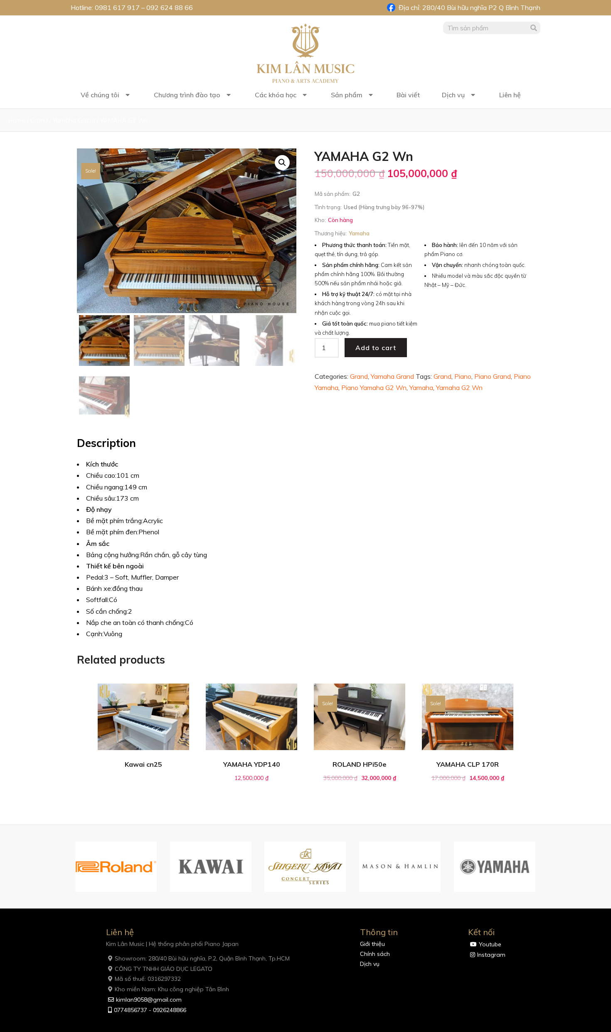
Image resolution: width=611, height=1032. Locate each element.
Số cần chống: (107, 611)
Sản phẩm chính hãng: (350, 265)
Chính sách (375, 954)
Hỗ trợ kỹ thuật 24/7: (348, 294)
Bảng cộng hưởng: (113, 555)
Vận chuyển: (447, 265)
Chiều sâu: (101, 498)
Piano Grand (492, 376)
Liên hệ (510, 95)
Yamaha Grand (74, 120)
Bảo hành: (445, 245)
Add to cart (375, 347)
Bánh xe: (99, 588)
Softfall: (97, 599)
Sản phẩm (346, 95)
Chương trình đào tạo (187, 95)
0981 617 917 (117, 7)
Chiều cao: (101, 475)
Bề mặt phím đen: (112, 532)
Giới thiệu (372, 944)
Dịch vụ (453, 95)
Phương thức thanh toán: (354, 245)
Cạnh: (94, 634)
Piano (462, 376)
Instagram (491, 954)
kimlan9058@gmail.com (149, 999)
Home (16, 120)
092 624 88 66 (169, 7)
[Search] (534, 28)
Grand (39, 120)
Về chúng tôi (100, 95)
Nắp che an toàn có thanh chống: (135, 622)
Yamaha (421, 387)
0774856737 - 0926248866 (150, 1010)
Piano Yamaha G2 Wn (374, 387)
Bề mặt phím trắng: (114, 520)
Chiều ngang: (105, 487)
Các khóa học (275, 95)
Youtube (490, 944)
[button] (66, 867)
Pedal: (95, 577)
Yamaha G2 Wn (459, 387)
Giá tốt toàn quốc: (345, 323)
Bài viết (408, 95)
